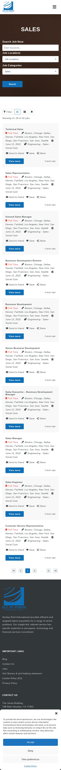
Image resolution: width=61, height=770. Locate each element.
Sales (46, 144)
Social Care (11, 148)
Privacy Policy (9, 683)
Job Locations (11, 53)
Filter (9, 112)
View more (14, 161)
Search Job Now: (13, 41)
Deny (30, 750)
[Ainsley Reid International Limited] (15, 7)
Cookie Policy (30, 766)
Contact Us (8, 664)
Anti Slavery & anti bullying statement (22, 673)
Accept (30, 742)
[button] (56, 713)
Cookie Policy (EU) (12, 678)
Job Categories (12, 65)
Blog (4, 659)
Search (12, 84)
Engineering (34, 144)
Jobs (4, 668)
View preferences (30, 759)
